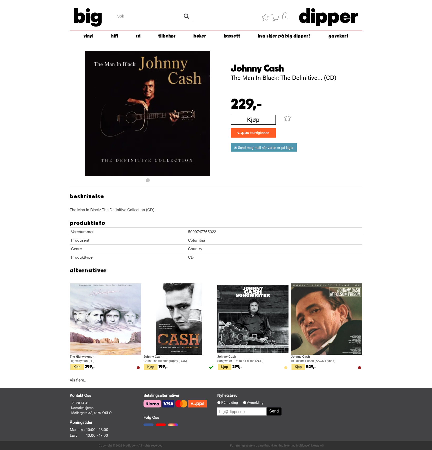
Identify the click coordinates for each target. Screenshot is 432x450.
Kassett (232, 36)
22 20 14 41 (80, 402)
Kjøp (253, 119)
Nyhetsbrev (227, 395)
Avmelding (255, 402)
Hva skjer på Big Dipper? (284, 36)
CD (138, 36)
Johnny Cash (257, 69)
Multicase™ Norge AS (310, 445)
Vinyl (89, 36)
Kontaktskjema (82, 407)
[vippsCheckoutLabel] (253, 133)
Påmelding (229, 402)
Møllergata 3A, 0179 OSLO (91, 412)
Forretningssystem (242, 445)
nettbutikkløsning (272, 445)
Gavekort (338, 36)
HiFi (114, 36)
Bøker (200, 36)
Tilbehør (167, 36)
